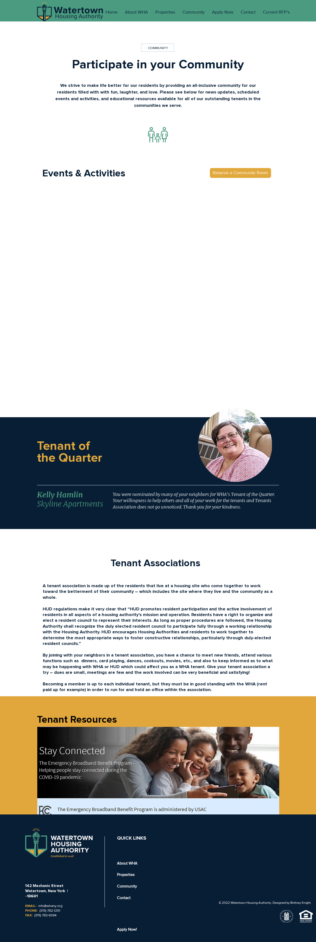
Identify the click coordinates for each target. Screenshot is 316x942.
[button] (240, 173)
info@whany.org (50, 906)
